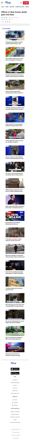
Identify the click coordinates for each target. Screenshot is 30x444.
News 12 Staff (4, 17)
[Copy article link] (9, 21)
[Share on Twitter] (7, 21)
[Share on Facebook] (5, 21)
